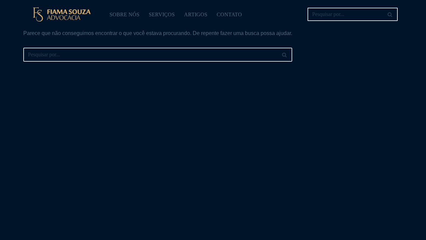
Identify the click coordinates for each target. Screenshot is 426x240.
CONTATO (229, 14)
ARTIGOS (195, 14)
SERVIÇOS (162, 14)
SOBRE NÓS (124, 14)
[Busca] (390, 14)
